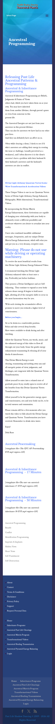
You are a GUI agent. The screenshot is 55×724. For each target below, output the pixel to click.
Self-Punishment (12, 556)
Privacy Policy (13, 601)
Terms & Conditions (15, 592)
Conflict (8, 532)
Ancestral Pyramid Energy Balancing (22, 649)
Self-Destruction (12, 560)
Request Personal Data (16, 610)
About (9, 582)
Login (9, 653)
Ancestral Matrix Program (18, 634)
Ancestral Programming (15, 523)
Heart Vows (10, 551)
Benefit (8, 527)
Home (9, 620)
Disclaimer (11, 596)
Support (10, 606)
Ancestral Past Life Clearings (19, 630)
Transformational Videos (17, 639)
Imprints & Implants (13, 542)
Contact (10, 587)
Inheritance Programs (16, 625)
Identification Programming (17, 537)
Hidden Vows (10, 546)
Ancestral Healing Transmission (20, 644)
